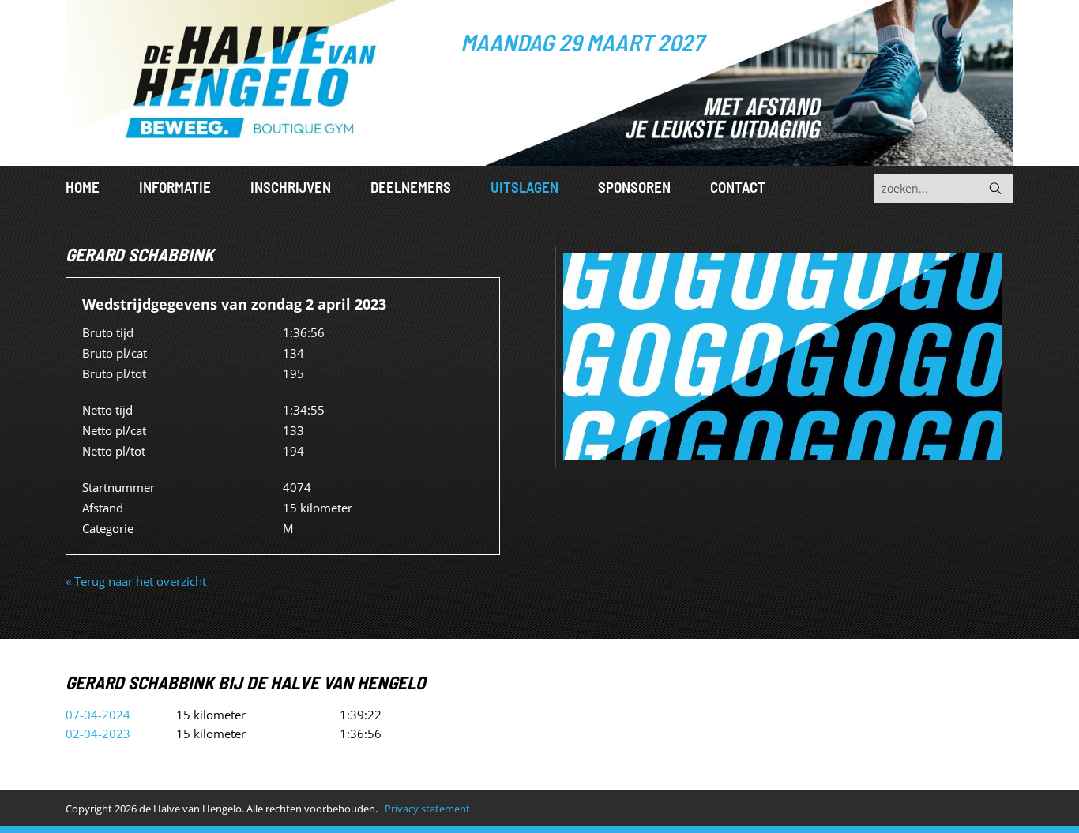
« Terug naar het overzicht (136, 581)
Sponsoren (634, 187)
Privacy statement (427, 808)
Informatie (175, 187)
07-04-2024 (98, 714)
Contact (737, 187)
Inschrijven (290, 187)
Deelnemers (410, 187)
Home (83, 187)
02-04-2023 (98, 733)
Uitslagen (524, 187)
